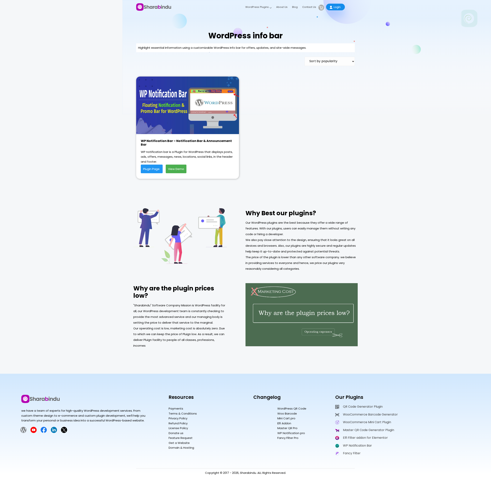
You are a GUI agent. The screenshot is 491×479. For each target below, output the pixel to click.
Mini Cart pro (286, 418)
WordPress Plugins (257, 7)
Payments (176, 408)
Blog (295, 7)
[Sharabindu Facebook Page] (44, 432)
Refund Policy (178, 423)
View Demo (176, 169)
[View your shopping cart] (321, 8)
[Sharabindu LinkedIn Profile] (54, 432)
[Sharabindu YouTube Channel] (33, 432)
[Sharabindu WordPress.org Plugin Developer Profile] (23, 432)
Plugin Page (151, 169)
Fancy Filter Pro (287, 438)
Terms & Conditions (183, 413)
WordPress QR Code (291, 408)
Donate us (176, 433)
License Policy (178, 428)
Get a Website (179, 443)
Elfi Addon (284, 423)
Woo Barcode (287, 413)
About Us (282, 7)
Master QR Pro (287, 428)
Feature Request (181, 438)
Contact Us (309, 7)
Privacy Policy (178, 418)
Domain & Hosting (181, 448)
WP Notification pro (291, 433)
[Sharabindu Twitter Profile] (64, 432)
